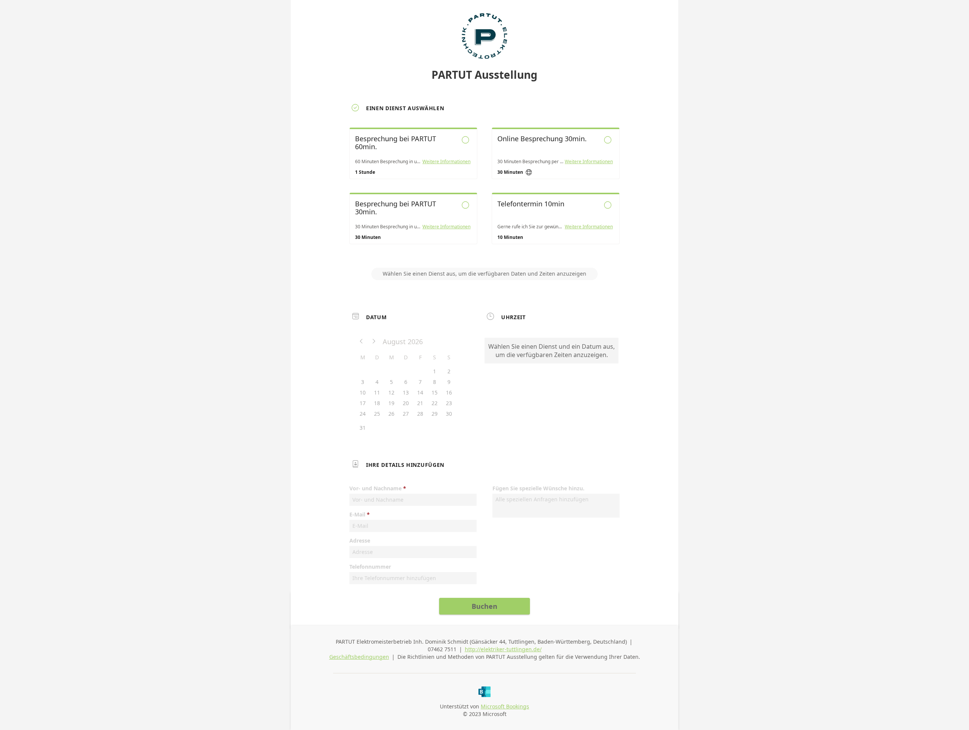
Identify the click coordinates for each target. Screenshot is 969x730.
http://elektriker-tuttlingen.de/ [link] (503, 649)
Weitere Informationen (446, 161)
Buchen (484, 606)
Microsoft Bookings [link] (505, 706)
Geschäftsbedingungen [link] (359, 656)
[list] (484, 193)
